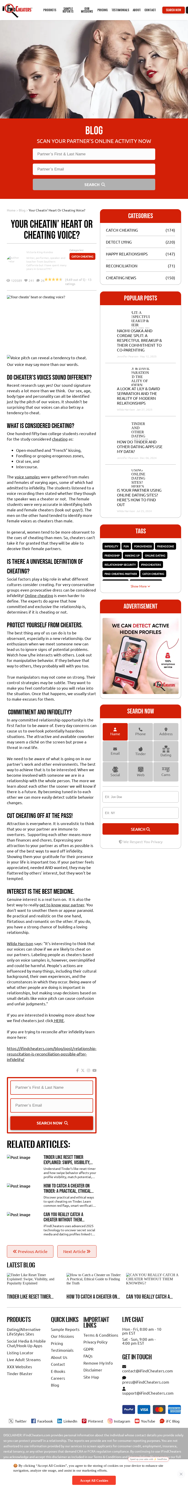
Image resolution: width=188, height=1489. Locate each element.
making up (132, 555)
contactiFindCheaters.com (147, 1370)
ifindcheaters (151, 564)
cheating (60, 438)
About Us (59, 1357)
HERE (58, 1020)
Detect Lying (119, 241)
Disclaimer (92, 1369)
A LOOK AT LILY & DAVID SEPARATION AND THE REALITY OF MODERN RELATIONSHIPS (138, 395)
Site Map (91, 1376)
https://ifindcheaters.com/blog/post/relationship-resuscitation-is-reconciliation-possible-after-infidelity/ (52, 1054)
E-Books (58, 1371)
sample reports (68, 10)
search (138, 829)
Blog (22, 210)
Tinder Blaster (20, 1373)
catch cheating (153, 574)
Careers (58, 1378)
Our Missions (62, 1336)
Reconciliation (121, 265)
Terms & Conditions (100, 1335)
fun (126, 546)
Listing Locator (20, 1352)
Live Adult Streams (24, 1359)
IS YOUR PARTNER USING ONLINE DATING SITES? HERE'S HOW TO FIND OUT (139, 497)
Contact (150, 10)
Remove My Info (98, 1362)
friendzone (165, 546)
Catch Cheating (82, 256)
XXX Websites (19, 1366)
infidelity (111, 546)
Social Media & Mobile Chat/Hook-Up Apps (26, 1343)
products (49, 10)
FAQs (88, 1355)
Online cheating (39, 595)
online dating (155, 555)
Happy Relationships (127, 253)
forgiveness (143, 546)
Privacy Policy (95, 1341)
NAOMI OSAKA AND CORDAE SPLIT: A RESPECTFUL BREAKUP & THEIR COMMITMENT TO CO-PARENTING (139, 340)
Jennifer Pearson (128, 356)
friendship (112, 555)
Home (11, 210)
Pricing (57, 1343)
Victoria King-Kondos (39, 252)
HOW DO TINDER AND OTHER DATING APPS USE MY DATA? (140, 446)
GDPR (88, 1348)
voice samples (27, 476)
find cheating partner (121, 574)
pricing (102, 10)
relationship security (120, 564)
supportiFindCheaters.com (148, 1392)
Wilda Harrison (20, 943)
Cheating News (121, 277)
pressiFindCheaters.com (145, 1381)
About (137, 10)
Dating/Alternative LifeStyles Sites (24, 1331)
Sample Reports (65, 1329)
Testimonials (120, 10)
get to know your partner (61, 904)
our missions (87, 10)
